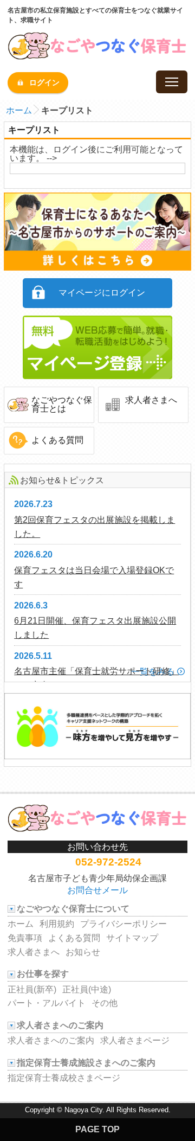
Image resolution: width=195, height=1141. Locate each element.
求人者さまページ (135, 1040)
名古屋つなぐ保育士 (97, 47)
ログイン (44, 82)
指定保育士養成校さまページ (64, 1077)
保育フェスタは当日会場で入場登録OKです (94, 577)
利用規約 (57, 923)
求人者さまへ (151, 400)
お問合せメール (97, 890)
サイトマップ (132, 938)
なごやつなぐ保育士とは (61, 404)
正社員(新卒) (32, 989)
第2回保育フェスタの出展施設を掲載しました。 (94, 527)
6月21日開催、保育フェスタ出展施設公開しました (95, 627)
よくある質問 (57, 440)
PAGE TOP (97, 1129)
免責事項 (25, 938)
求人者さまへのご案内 (51, 1040)
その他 (105, 1003)
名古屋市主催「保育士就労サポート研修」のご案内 (96, 678)
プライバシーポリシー (123, 923)
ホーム (19, 110)
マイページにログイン (101, 292)
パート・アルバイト (47, 1003)
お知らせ (83, 952)
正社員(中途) (86, 989)
